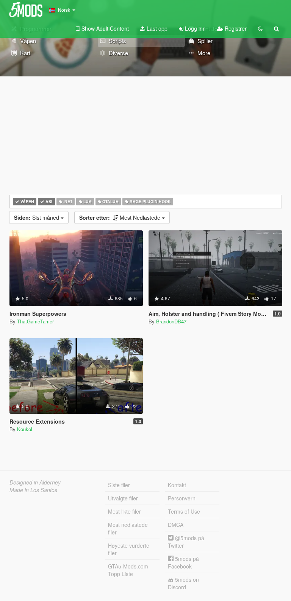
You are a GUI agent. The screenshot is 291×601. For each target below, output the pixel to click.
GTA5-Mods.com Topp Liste (128, 570)
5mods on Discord (183, 583)
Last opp (156, 28)
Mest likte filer (124, 511)
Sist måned (37, 217)
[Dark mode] (260, 28)
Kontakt (177, 485)
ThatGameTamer (35, 321)
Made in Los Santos (33, 490)
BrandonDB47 (171, 321)
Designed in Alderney (35, 482)
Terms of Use (184, 511)
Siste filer (119, 485)
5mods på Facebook (183, 562)
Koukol (24, 429)
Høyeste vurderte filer (128, 549)
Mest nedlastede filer (128, 528)
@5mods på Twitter (186, 541)
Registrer (235, 28)
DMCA (175, 524)
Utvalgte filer (123, 498)
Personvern (182, 498)
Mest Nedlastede (120, 217)
